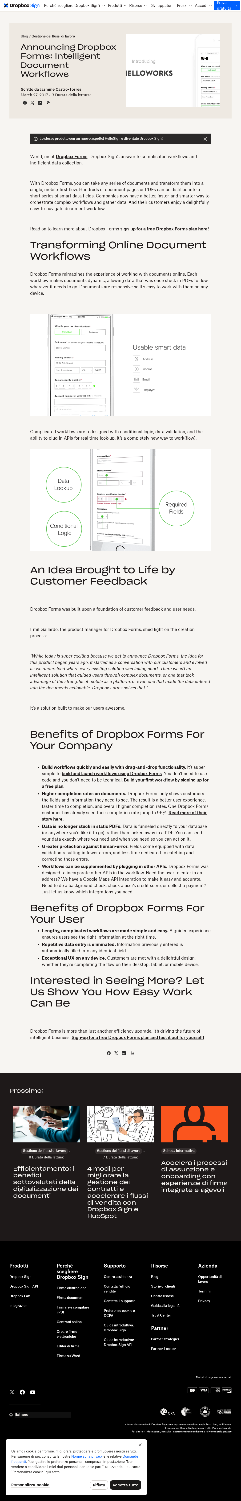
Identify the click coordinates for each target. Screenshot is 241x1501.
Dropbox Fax (19, 1296)
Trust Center (161, 1315)
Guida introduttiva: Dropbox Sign (119, 1328)
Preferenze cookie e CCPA (119, 1313)
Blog (24, 36)
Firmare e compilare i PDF (73, 1310)
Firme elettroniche (71, 1288)
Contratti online (69, 1322)
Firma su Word (68, 1356)
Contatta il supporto (119, 1301)
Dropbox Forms (71, 157)
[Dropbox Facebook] (22, 1391)
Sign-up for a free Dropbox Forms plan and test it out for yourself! (138, 1037)
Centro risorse (162, 1296)
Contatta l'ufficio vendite (117, 1289)
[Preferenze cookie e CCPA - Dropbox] (76, 1467)
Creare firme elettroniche (67, 1334)
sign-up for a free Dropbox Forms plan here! (164, 229)
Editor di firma (68, 1346)
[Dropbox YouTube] (32, 1391)
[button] (75, 5)
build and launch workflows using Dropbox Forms (112, 774)
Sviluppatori (162, 6)
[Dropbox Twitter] (12, 1391)
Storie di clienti (163, 1286)
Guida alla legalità (165, 1306)
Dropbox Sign (20, 1277)
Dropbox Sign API (23, 1286)
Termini (204, 1291)
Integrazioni (18, 1306)
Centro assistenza (118, 1277)
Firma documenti (70, 1298)
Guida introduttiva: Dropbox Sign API (119, 1342)
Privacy (204, 1301)
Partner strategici (165, 1339)
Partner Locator (163, 1349)
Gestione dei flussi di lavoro (53, 36)
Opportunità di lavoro (210, 1279)
